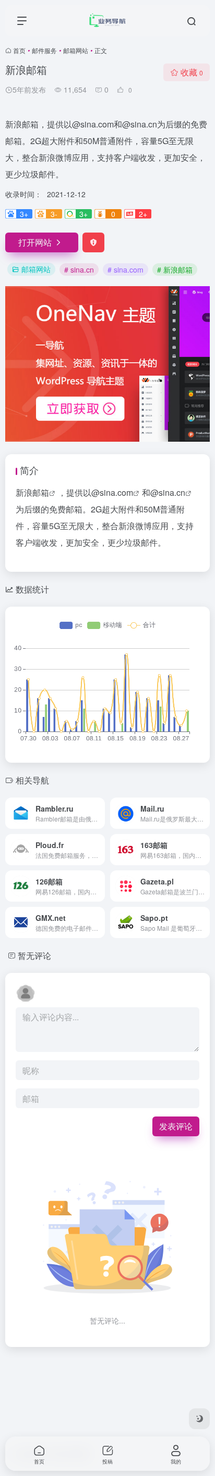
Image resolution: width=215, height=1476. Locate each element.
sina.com (116, 492)
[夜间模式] (199, 1418)
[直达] (99, 813)
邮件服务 (44, 50)
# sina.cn (79, 269)
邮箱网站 (75, 50)
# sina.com (126, 269)
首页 (19, 50)
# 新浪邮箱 (175, 269)
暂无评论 (34, 955)
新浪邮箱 (32, 492)
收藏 (192, 72)
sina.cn (172, 492)
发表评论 (176, 1126)
